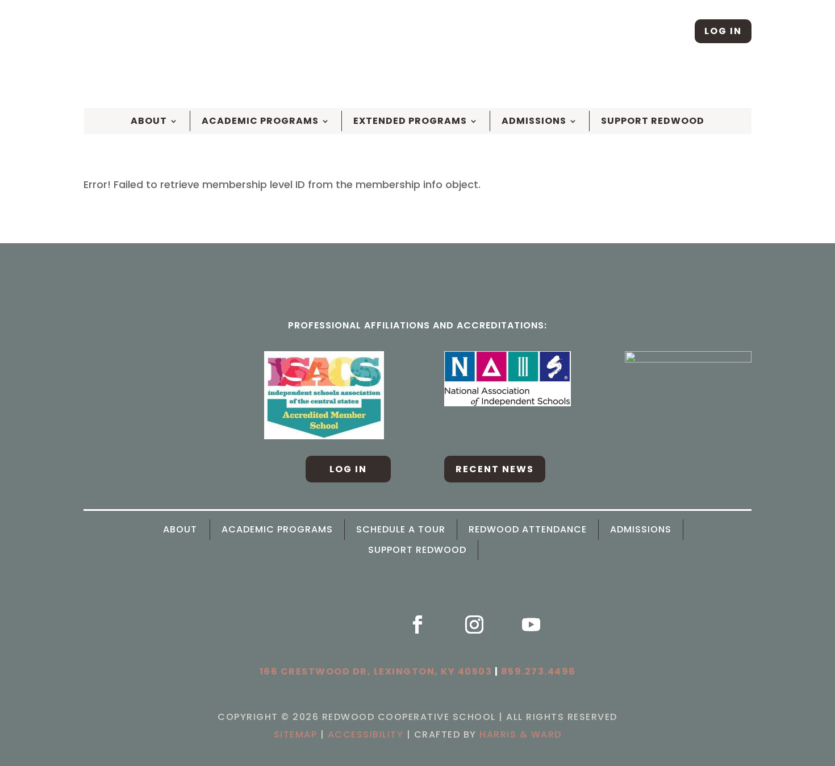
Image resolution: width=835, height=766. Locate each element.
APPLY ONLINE (393, 82)
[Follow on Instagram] (673, 31)
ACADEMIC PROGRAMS (277, 529)
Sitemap (296, 734)
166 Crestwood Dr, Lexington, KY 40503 (376, 671)
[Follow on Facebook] (637, 31)
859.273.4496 (538, 671)
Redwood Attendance (528, 529)
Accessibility (366, 734)
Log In (723, 31)
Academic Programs (260, 121)
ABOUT (149, 121)
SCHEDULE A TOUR (311, 82)
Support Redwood (652, 121)
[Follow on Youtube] (531, 624)
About (180, 529)
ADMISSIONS (640, 529)
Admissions (534, 121)
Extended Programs (410, 121)
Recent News (495, 469)
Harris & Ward (520, 734)
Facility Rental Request (692, 82)
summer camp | (472, 82)
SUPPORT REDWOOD (417, 550)
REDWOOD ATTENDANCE (570, 82)
